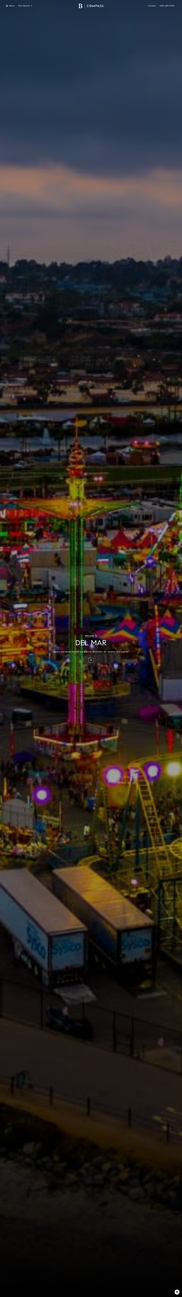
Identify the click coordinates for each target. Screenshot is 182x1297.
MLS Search (24, 6)
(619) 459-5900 (167, 6)
